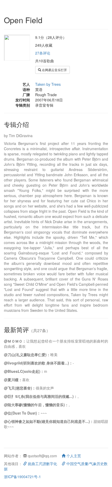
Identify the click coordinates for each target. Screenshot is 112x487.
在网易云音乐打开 (54, 70)
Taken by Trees (48, 84)
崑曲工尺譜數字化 (42, 463)
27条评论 (42, 53)
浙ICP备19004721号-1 (22, 476)
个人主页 (73, 455)
